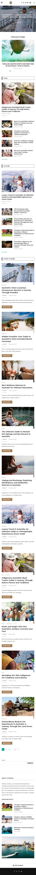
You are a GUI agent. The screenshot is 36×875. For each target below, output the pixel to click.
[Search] (34, 2)
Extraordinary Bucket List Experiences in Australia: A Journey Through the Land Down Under (23, 221)
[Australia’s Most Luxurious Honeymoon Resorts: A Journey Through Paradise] (18, 274)
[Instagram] (25, 2)
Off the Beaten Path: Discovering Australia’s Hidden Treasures (22, 210)
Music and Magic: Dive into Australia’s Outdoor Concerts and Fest (17, 629)
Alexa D (4, 295)
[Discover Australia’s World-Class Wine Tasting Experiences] (7, 153)
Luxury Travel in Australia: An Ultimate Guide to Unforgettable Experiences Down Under (18, 197)
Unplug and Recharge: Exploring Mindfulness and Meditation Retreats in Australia (17, 482)
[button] (2, 18)
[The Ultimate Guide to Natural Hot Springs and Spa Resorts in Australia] (18, 418)
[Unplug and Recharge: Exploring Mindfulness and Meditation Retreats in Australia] (18, 466)
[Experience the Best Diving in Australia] (7, 830)
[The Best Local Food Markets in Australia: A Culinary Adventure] (7, 133)
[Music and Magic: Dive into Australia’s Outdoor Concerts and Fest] (18, 613)
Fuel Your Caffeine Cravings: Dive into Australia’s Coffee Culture (24, 142)
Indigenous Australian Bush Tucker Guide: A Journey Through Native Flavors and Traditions (16, 109)
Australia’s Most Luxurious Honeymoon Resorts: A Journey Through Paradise (16, 290)
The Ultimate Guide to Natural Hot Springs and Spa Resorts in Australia (16, 434)
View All (4, 159)
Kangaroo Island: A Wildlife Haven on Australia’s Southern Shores (24, 818)
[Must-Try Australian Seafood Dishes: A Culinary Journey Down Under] (7, 123)
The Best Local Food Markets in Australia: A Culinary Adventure (22, 132)
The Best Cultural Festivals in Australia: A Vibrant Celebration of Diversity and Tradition (24, 232)
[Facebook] (21, 2)
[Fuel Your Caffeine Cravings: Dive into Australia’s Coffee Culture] (7, 143)
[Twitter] (23, 2)
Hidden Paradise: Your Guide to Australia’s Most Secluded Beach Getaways (17, 339)
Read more (18, 22)
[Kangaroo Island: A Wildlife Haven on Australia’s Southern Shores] (7, 819)
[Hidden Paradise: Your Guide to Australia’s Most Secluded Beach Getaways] (18, 323)
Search (3, 760)
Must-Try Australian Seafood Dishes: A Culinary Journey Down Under (24, 123)
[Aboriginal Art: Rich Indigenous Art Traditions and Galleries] (18, 661)
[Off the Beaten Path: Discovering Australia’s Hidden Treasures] (7, 211)
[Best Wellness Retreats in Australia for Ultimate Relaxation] (18, 371)
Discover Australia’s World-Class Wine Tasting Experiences (23, 152)
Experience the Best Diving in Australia (24, 828)
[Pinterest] (27, 2)
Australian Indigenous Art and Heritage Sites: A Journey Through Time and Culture (23, 244)
